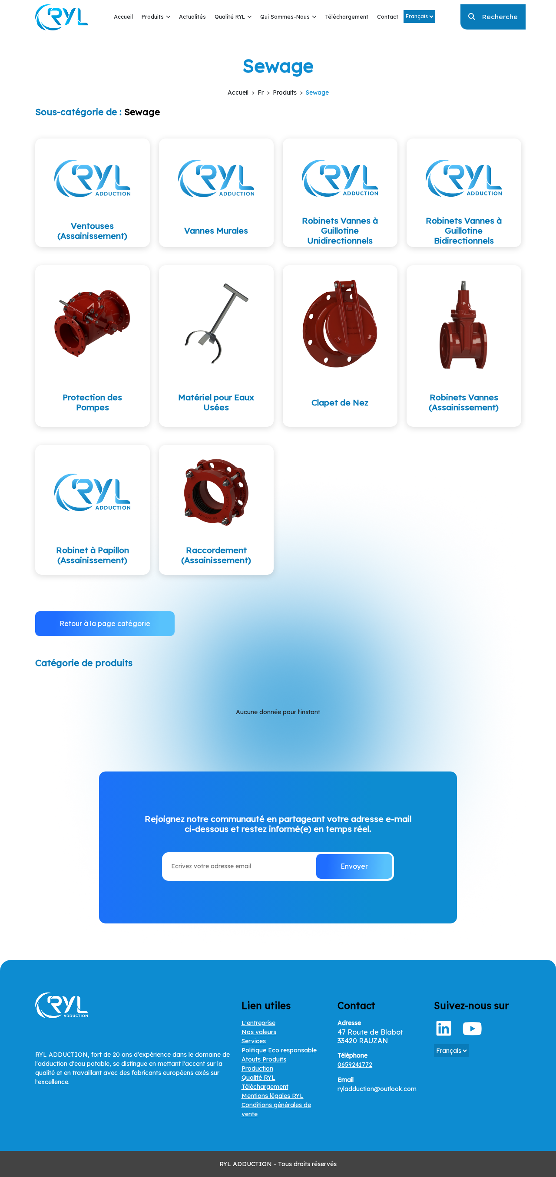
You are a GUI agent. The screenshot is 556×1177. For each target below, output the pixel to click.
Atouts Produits (264, 1059)
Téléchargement (346, 16)
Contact (387, 16)
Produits (153, 16)
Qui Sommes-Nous (285, 16)
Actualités (192, 16)
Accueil (123, 16)
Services (254, 1041)
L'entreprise (258, 1023)
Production (257, 1068)
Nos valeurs (259, 1032)
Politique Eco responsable (279, 1050)
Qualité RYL (230, 16)
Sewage (317, 92)
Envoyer (354, 866)
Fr (261, 92)
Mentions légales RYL (273, 1096)
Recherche (500, 16)
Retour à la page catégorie (105, 623)
